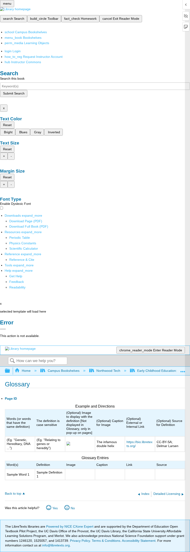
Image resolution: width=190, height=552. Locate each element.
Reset (7, 125)
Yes (55, 508)
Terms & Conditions (106, 540)
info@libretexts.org (55, 545)
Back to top (13, 493)
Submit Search (14, 93)
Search (12, 361)
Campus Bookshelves (63, 370)
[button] (16, 282)
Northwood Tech (108, 370)
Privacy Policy (80, 540)
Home (26, 370)
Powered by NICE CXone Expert (70, 526)
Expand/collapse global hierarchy (10, 371)
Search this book (12, 78)
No (73, 508)
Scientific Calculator (23, 248)
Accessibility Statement (138, 540)
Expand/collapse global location (182, 369)
